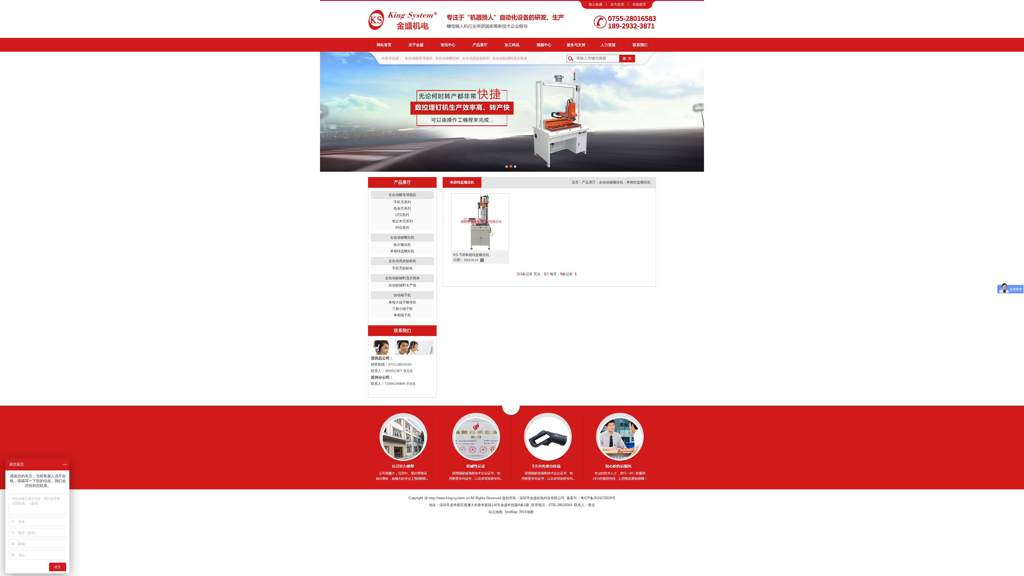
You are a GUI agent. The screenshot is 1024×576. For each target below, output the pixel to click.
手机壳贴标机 (402, 268)
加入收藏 (595, 4)
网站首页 (384, 45)
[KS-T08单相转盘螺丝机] (480, 222)
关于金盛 (416, 45)
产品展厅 (480, 45)
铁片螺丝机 (402, 245)
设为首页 (617, 4)
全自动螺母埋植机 (419, 58)
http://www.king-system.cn (449, 498)
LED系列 (402, 215)
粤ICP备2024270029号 (598, 498)
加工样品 (512, 45)
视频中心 (544, 45)
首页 (575, 182)
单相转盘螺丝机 (402, 251)
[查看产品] (482, 260)
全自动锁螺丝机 (447, 58)
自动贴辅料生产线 (402, 285)
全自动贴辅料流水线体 (510, 58)
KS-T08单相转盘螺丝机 (471, 255)
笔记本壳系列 (402, 221)
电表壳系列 (402, 208)
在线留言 (639, 4)
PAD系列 (402, 228)
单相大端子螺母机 (402, 302)
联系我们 (640, 45)
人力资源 (608, 45)
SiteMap (511, 512)
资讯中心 (448, 45)
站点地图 (495, 512)
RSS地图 (526, 512)
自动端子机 (402, 295)
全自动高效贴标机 (476, 58)
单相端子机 (402, 315)
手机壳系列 (402, 202)
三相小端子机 (402, 309)
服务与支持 (576, 45)
